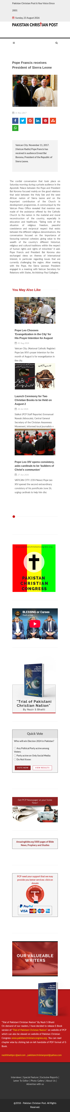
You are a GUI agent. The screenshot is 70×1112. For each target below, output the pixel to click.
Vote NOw (22, 768)
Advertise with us (35, 1084)
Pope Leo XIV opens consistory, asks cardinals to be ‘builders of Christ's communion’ (34, 466)
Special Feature (31, 1077)
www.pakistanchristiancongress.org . (29, 1038)
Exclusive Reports (49, 1077)
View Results (42, 768)
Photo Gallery (37, 1081)
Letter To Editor (21, 1081)
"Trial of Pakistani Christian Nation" (30, 1030)
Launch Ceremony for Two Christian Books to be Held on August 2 (33, 400)
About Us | (51, 1081)
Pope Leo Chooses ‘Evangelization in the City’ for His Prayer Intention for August (34, 334)
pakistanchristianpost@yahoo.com (44, 1055)
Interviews (16, 1077)
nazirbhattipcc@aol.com (14, 1055)
